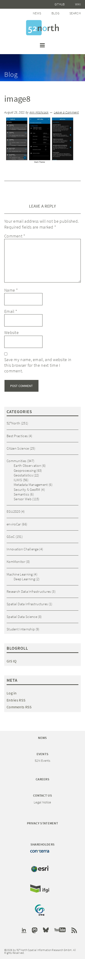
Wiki (78, 4)
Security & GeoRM (27, 489)
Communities (16, 461)
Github (60, 4)
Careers (42, 779)
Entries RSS (16, 700)
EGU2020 (13, 511)
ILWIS (18, 480)
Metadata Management (31, 484)
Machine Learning (20, 574)
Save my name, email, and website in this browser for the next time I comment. (38, 365)
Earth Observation (27, 465)
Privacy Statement (42, 823)
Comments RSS (19, 707)
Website (11, 332)
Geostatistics (23, 475)
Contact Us (42, 795)
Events (43, 754)
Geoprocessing (25, 470)
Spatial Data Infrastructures (27, 604)
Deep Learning (24, 579)
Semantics (21, 494)
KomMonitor (16, 561)
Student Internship (21, 629)
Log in (12, 693)
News (37, 13)
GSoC (11, 536)
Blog (55, 13)
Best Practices (17, 436)
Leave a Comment (66, 112)
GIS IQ (12, 661)
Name (11, 290)
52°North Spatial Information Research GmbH (42, 27)
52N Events (42, 760)
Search (75, 13)
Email (10, 311)
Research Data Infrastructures (29, 591)
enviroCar (14, 524)
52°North (13, 423)
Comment (14, 236)
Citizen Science (18, 448)
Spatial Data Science (22, 616)
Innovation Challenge (22, 549)
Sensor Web (22, 499)
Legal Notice (42, 802)
